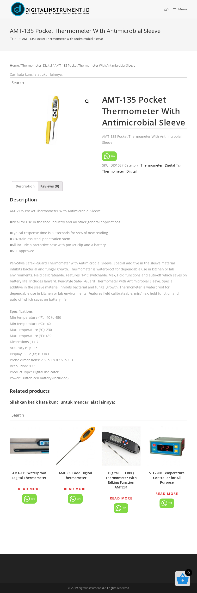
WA (112, 156)
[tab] (25, 186)
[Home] (11, 39)
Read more (29, 489)
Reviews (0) (49, 186)
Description (25, 186)
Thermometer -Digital (36, 65)
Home (14, 65)
